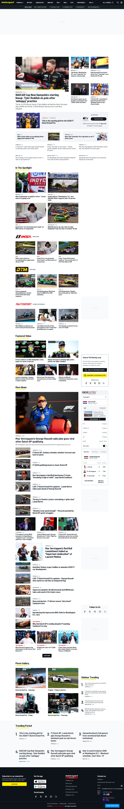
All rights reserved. (71, 806)
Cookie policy (63, 803)
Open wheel (81, 2)
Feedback (100, 779)
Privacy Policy (72, 803)
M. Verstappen (91, 471)
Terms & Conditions (52, 803)
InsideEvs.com (69, 780)
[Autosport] (24, 304)
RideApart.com (70, 795)
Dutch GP (91, 402)
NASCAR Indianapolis (93, 7)
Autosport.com (70, 789)
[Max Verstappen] (84, 471)
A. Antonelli (90, 476)
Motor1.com (69, 783)
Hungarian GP (94, 457)
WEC (58, 2)
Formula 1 (19, 2)
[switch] (104, 446)
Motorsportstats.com (72, 792)
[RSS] (103, 383)
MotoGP (29, 2)
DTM (72, 2)
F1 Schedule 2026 (54, 7)
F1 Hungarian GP (80, 7)
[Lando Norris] (84, 466)
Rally (91, 2)
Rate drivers (89, 480)
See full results (101, 481)
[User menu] (121, 2)
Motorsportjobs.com (71, 786)
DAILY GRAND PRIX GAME (40, 7)
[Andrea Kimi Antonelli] (84, 475)
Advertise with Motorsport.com (106, 782)
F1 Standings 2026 (67, 7)
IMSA (65, 2)
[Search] (118, 2)
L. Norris (89, 467)
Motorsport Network (58, 806)
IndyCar (50, 2)
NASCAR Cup (40, 2)
